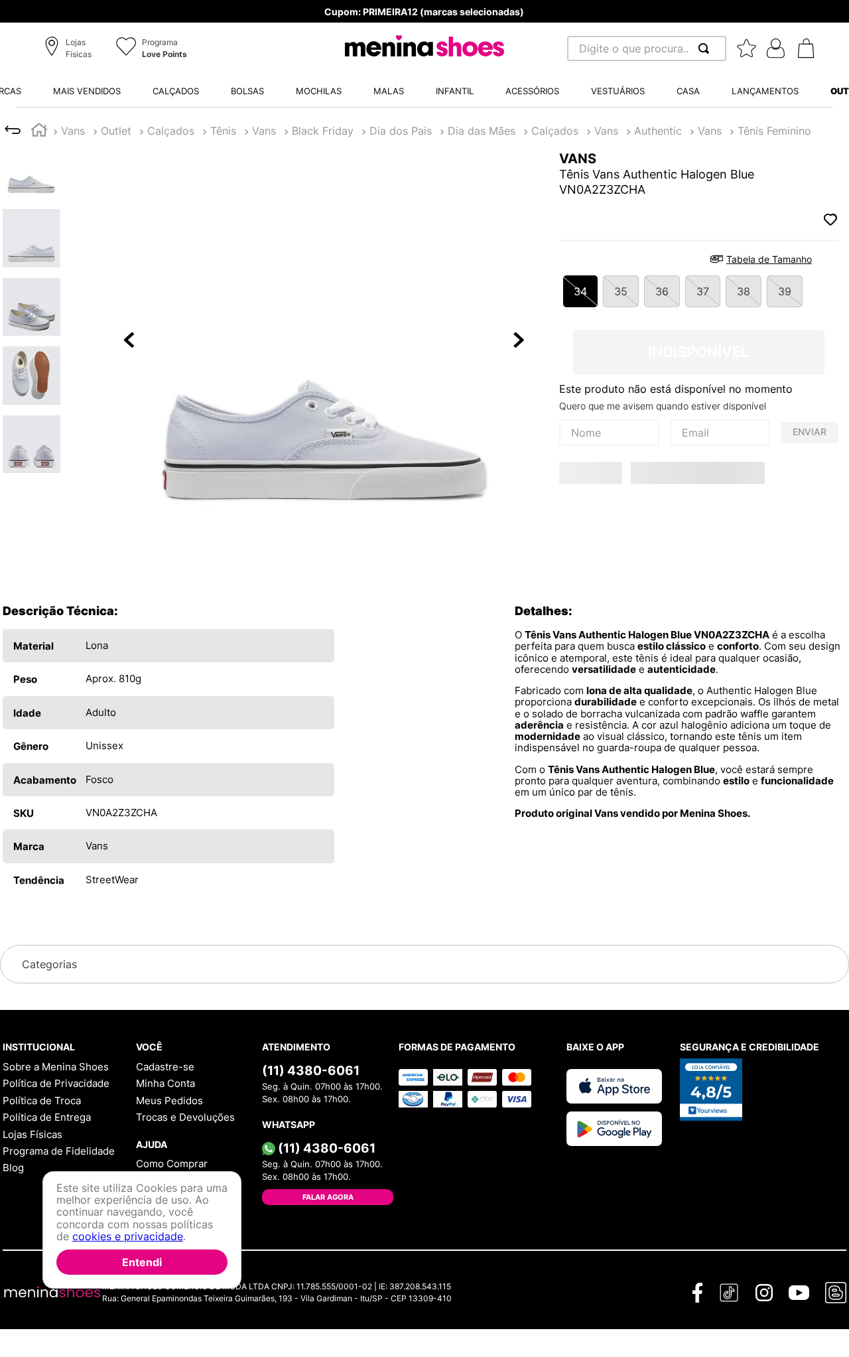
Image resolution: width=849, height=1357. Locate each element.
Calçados (170, 130)
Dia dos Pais (400, 130)
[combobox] (646, 48)
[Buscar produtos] (706, 48)
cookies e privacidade (127, 1237)
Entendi (142, 1262)
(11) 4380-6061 (310, 1070)
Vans (73, 130)
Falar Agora (328, 1197)
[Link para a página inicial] (39, 132)
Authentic (658, 130)
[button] (70, 49)
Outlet (116, 130)
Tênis (223, 130)
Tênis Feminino (774, 130)
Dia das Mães (481, 130)
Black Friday (323, 130)
